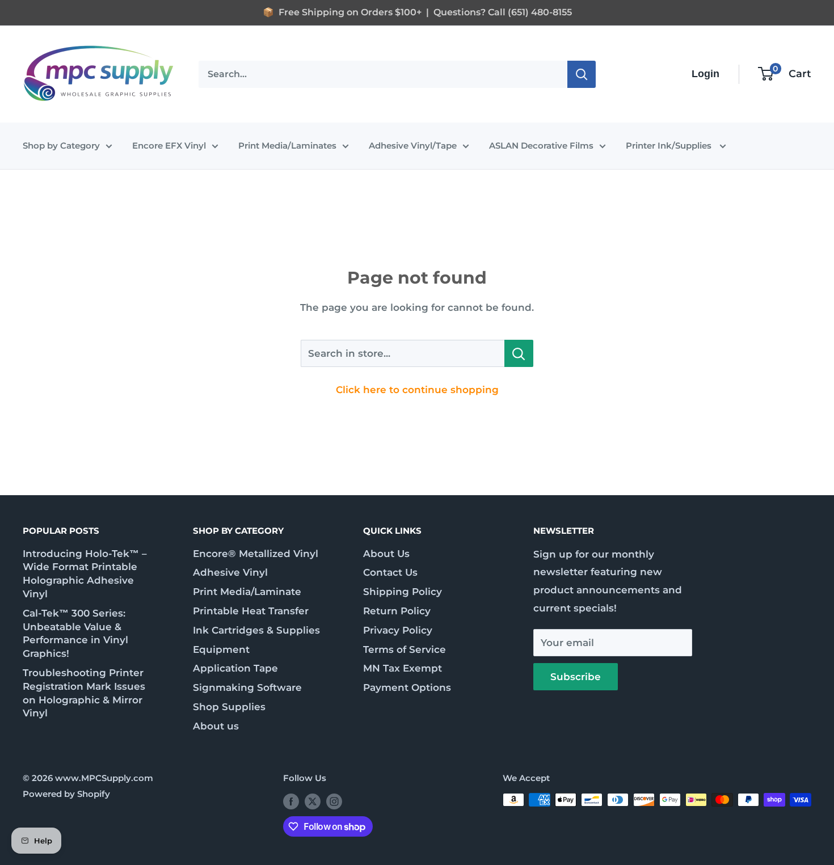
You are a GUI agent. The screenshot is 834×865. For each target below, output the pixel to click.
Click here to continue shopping (417, 389)
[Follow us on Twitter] (313, 801)
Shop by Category (61, 145)
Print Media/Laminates (287, 145)
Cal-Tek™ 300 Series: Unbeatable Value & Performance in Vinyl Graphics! (75, 633)
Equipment (221, 649)
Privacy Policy (397, 630)
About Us (386, 553)
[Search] (581, 73)
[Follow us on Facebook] (291, 801)
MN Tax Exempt (402, 668)
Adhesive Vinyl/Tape (413, 145)
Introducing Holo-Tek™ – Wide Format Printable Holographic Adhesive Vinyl (85, 574)
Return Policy (397, 611)
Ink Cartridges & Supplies (256, 630)
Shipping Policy (402, 591)
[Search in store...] (518, 353)
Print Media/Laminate (247, 591)
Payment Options (407, 687)
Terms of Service (404, 649)
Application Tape (235, 668)
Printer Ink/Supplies (670, 145)
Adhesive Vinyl (230, 572)
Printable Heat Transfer (251, 611)
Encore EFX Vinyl (169, 145)
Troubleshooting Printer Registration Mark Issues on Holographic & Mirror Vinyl (84, 693)
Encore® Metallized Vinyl (255, 553)
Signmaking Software (247, 687)
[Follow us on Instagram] (334, 801)
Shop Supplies (229, 706)
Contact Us (390, 572)
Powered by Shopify (66, 793)
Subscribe (575, 676)
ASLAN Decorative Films (541, 145)
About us (216, 726)
